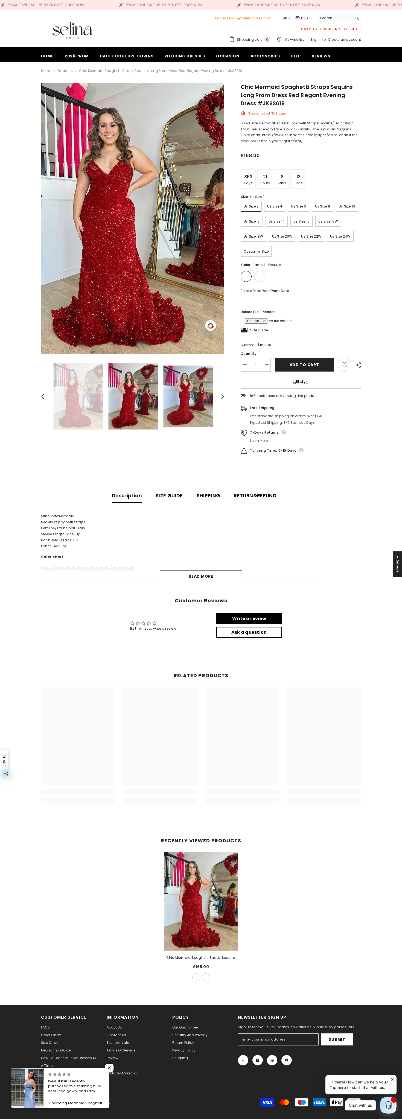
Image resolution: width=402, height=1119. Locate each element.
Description (127, 495)
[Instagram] (257, 1060)
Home (46, 70)
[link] (78, 792)
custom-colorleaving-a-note (206, 977)
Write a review (249, 618)
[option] (133, 218)
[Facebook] (243, 1060)
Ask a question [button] (249, 632)
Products (65, 70)
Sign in (317, 39)
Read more (201, 576)
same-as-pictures (196, 977)
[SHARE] (356, 365)
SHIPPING (208, 495)
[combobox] (335, 18)
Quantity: (249, 353)
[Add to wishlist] (344, 365)
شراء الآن (301, 382)
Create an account (344, 39)
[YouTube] (286, 1060)
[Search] (339, 18)
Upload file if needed (258, 311)
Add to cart (306, 364)
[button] (43, 396)
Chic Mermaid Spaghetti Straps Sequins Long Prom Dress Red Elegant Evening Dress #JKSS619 (201, 958)
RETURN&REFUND (255, 495)
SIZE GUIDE (169, 495)
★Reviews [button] (397, 564)
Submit (337, 1039)
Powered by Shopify (93, 1102)
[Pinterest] (272, 1060)
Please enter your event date (265, 290)
